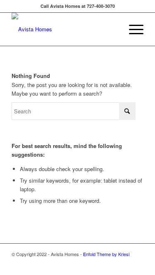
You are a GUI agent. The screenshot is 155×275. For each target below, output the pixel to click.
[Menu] (132, 29)
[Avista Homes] (64, 29)
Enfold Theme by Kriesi (106, 254)
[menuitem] (132, 29)
